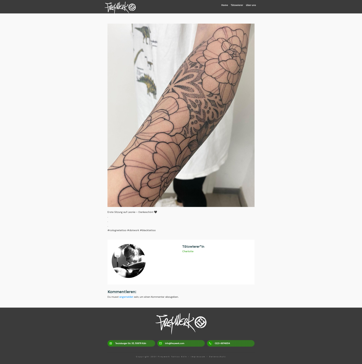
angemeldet (126, 297)
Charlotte (187, 251)
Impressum (198, 357)
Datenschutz (217, 357)
